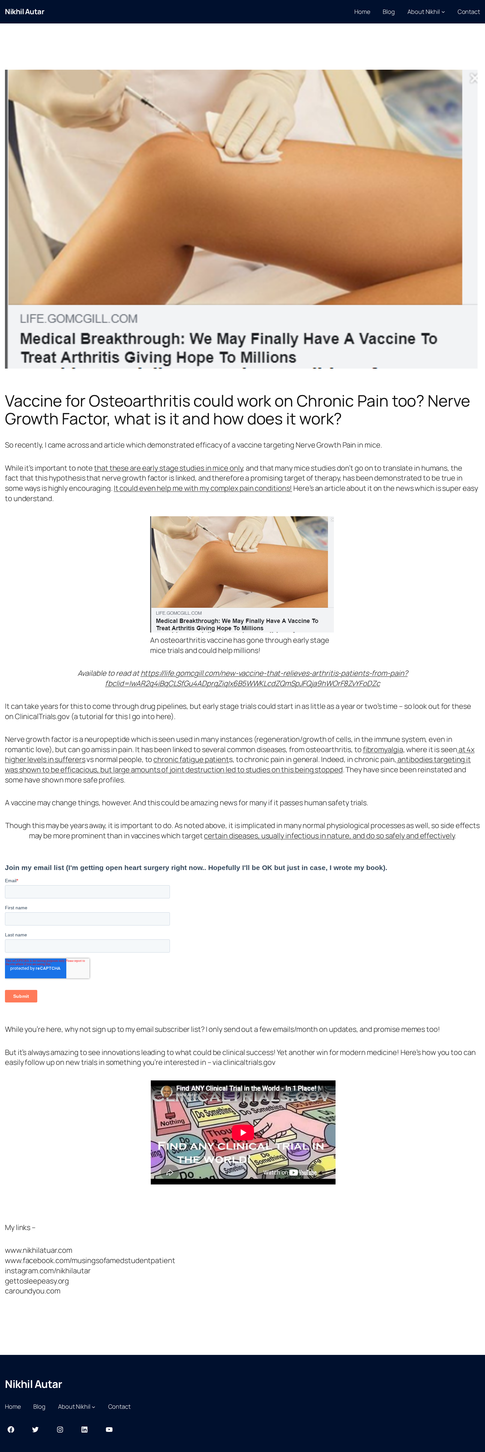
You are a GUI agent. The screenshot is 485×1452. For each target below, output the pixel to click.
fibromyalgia (383, 749)
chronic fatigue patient (191, 759)
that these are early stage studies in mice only (168, 468)
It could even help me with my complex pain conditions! (203, 488)
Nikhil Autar (24, 12)
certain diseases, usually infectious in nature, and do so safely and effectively (329, 836)
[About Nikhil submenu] (443, 12)
